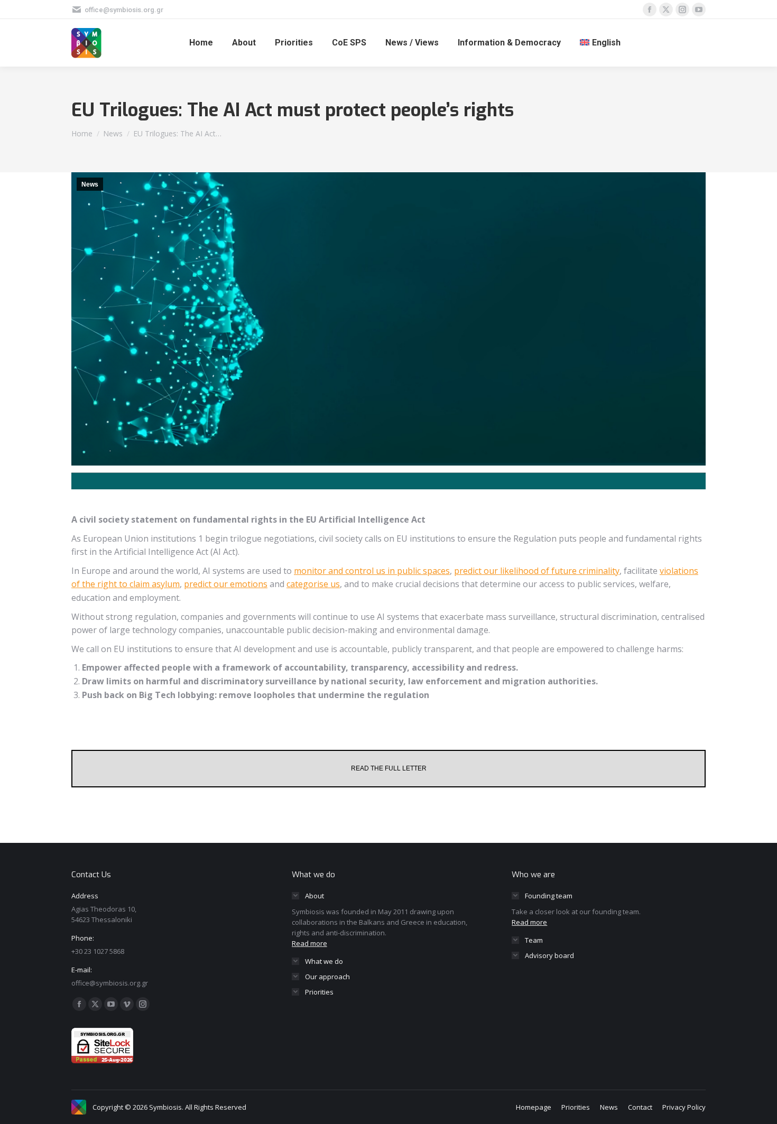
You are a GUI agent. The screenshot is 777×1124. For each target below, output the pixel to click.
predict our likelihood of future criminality (536, 571)
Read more (309, 943)
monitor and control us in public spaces (372, 571)
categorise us (313, 584)
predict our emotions (225, 584)
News (89, 184)
